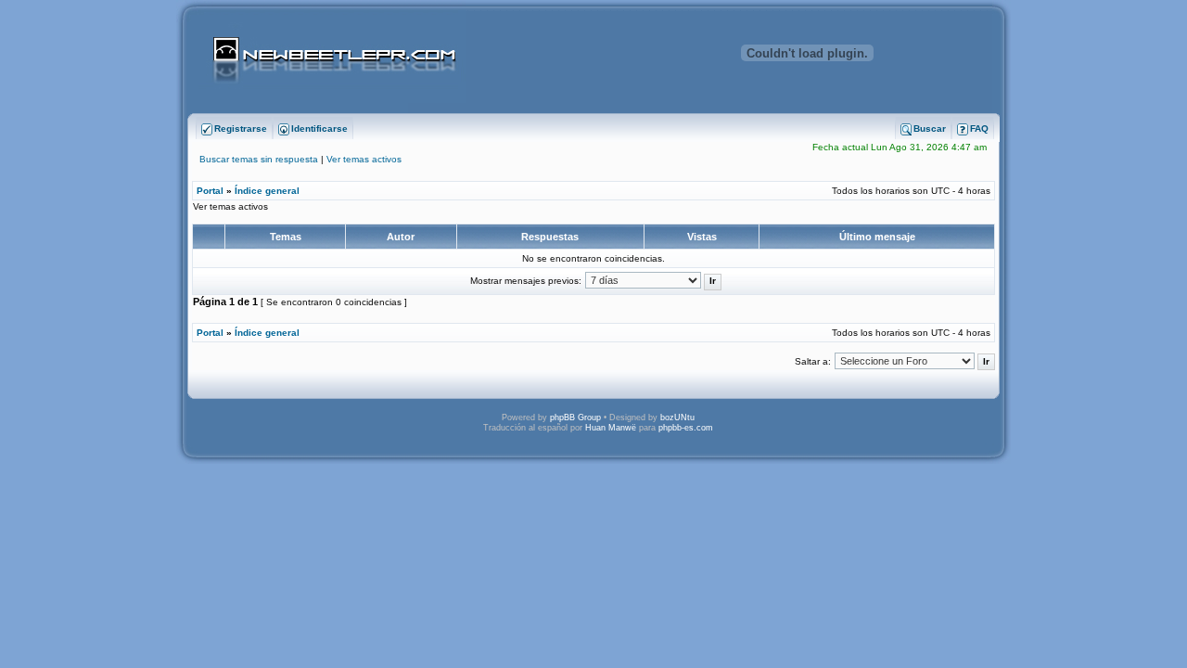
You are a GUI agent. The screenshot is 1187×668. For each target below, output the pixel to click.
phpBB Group (575, 417)
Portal (210, 191)
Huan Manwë (610, 427)
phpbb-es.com (685, 427)
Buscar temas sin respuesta (258, 159)
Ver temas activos (364, 159)
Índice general (267, 191)
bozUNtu (677, 417)
